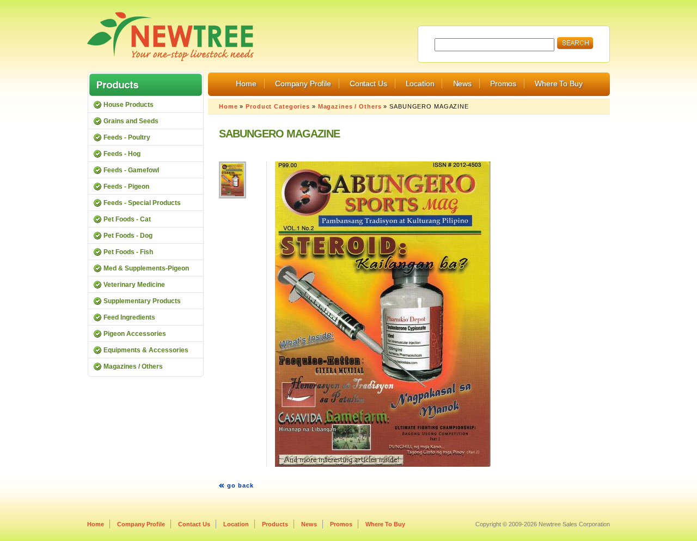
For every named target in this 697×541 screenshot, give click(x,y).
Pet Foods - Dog (127, 235)
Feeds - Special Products (142, 203)
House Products (128, 105)
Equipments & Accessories (145, 350)
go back (240, 485)
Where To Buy (558, 83)
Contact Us (368, 83)
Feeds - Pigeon (126, 186)
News (462, 83)
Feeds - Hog (121, 154)
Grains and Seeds (130, 121)
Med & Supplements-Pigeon (146, 268)
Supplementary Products (142, 301)
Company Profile (303, 83)
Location (420, 83)
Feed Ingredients (129, 317)
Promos (503, 83)
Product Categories (278, 106)
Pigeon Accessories (134, 334)
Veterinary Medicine (134, 284)
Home (246, 83)
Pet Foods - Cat (127, 219)
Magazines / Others (350, 106)
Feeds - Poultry (126, 137)
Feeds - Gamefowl (131, 170)
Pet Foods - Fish (128, 252)
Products (275, 524)
